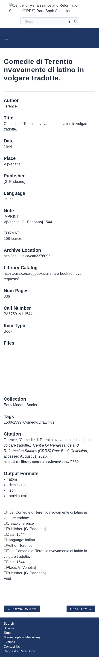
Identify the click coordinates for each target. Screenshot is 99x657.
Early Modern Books (20, 405)
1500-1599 (12, 422)
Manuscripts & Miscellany (22, 637)
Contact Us (12, 646)
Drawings (46, 422)
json (12, 490)
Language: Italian (21, 540)
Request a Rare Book (19, 651)
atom (13, 479)
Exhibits (9, 642)
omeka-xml (18, 496)
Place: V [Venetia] (21, 567)
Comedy (30, 422)
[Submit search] (76, 21)
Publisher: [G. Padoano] (26, 529)
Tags (7, 632)
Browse (9, 628)
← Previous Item (22, 609)
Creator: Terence (20, 523)
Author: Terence (19, 545)
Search (9, 623)
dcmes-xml (17, 485)
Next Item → (81, 609)
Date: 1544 (16, 534)
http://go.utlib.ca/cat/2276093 (27, 256)
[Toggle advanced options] (69, 21)
